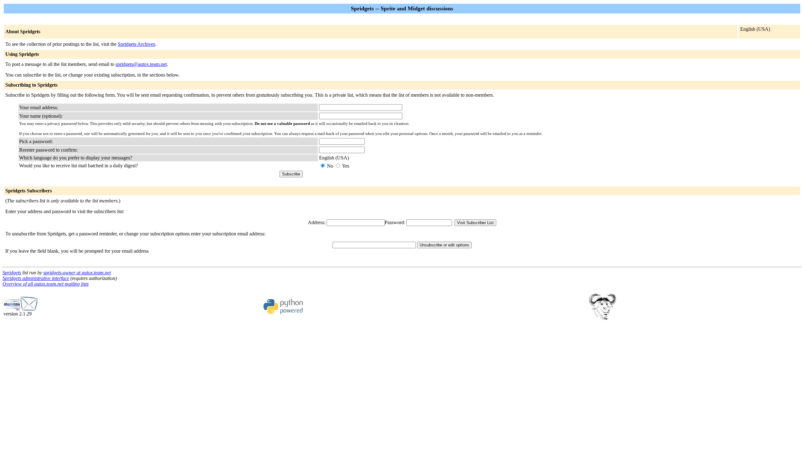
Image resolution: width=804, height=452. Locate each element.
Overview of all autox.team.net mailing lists (46, 284)
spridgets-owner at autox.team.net (77, 272)
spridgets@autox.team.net (141, 64)
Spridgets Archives (136, 44)
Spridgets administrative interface (36, 278)
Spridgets (12, 272)
